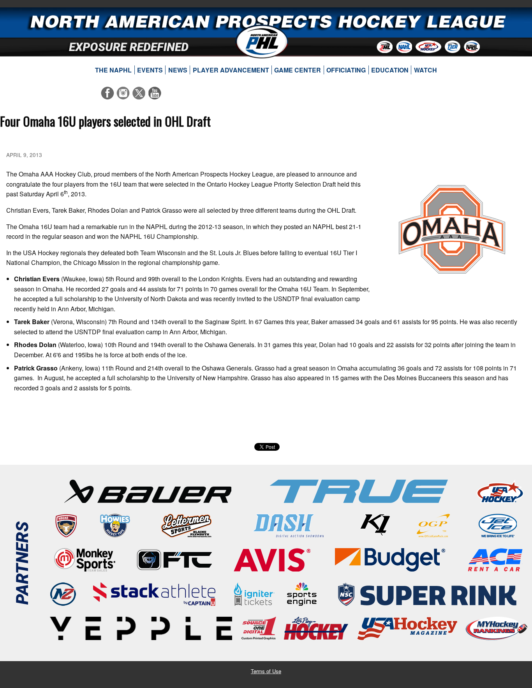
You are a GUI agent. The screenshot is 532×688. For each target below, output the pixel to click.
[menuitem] (113, 70)
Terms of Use (266, 671)
